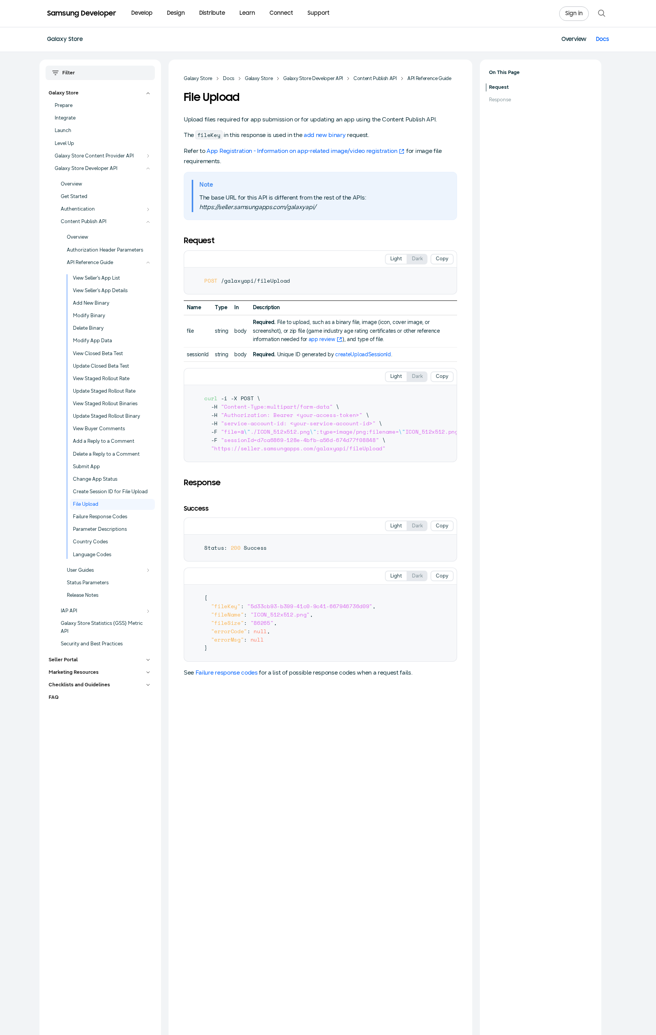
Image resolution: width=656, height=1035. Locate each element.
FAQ (53, 697)
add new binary (325, 134)
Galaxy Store (65, 39)
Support (319, 13)
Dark (417, 259)
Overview (574, 39)
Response (500, 100)
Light (396, 259)
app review (322, 339)
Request (499, 87)
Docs (602, 39)
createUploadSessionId (363, 354)
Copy (442, 259)
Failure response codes (227, 672)
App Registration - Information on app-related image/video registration (302, 150)
